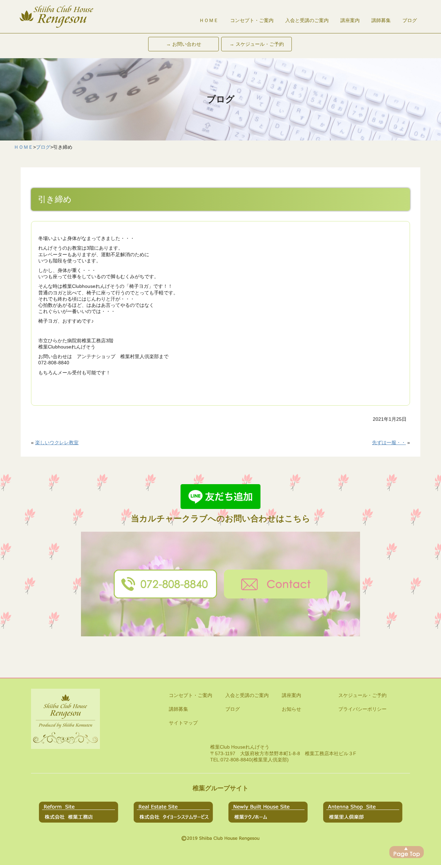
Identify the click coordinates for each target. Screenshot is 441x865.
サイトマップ (183, 723)
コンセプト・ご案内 (252, 20)
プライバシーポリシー (362, 709)
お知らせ (291, 709)
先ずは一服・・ (389, 442)
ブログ (409, 20)
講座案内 (350, 20)
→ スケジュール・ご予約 (256, 44)
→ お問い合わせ (183, 44)
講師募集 (381, 20)
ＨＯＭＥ (208, 20)
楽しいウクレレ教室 (57, 442)
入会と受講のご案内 (307, 20)
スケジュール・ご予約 (362, 695)
